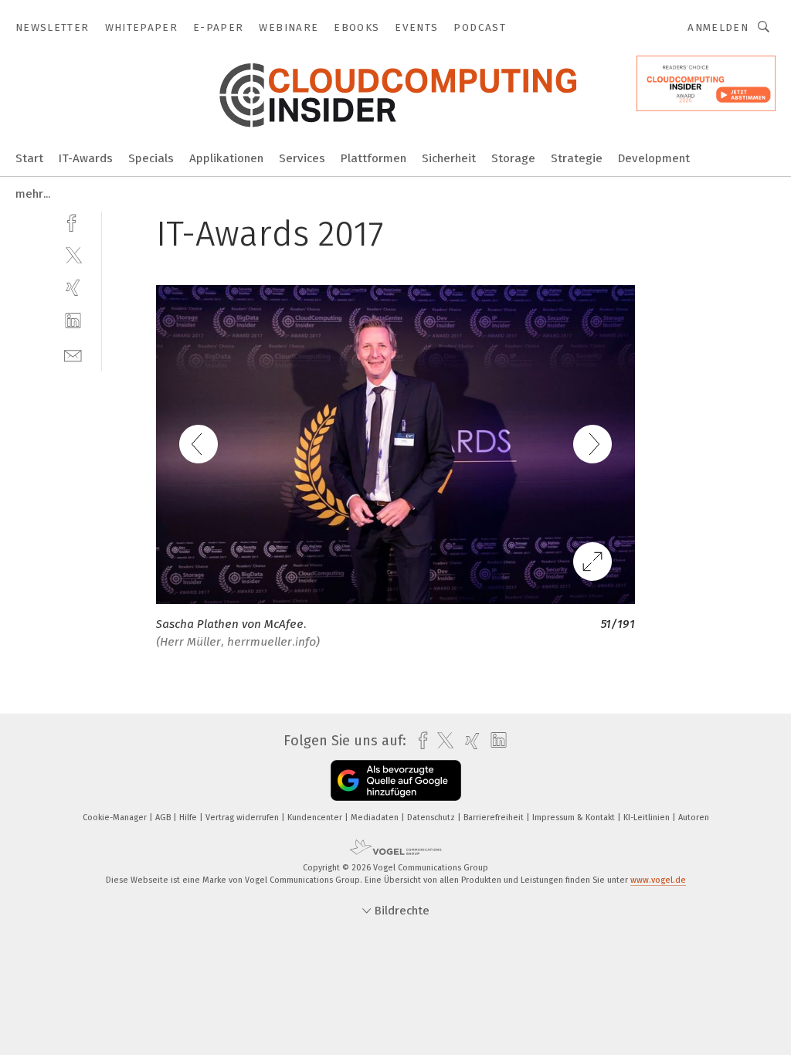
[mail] (73, 354)
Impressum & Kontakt (574, 817)
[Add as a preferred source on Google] (396, 780)
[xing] (73, 287)
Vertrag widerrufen (243, 817)
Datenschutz (432, 817)
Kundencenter (316, 817)
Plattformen (373, 158)
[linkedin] (73, 321)
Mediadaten (376, 817)
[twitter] (73, 254)
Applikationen (226, 158)
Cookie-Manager (116, 817)
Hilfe (189, 817)
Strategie (577, 158)
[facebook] (73, 221)
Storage (513, 158)
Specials (151, 158)
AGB (164, 817)
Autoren (693, 817)
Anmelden (718, 27)
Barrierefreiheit (494, 817)
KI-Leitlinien (647, 817)
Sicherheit (449, 158)
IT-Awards (86, 158)
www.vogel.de (658, 880)
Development (654, 158)
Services (302, 158)
